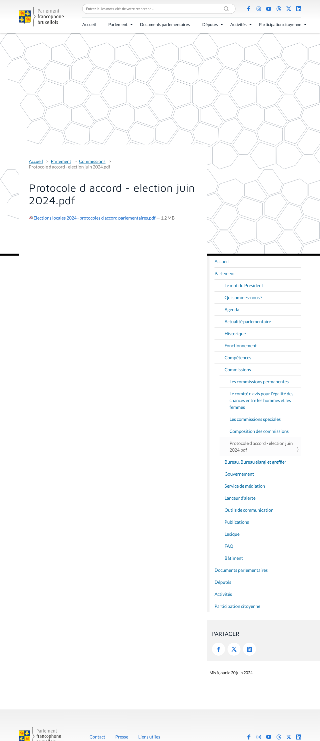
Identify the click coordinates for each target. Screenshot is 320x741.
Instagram (258, 8)
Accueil (89, 24)
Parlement (118, 24)
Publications (236, 522)
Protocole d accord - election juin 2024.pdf (261, 446)
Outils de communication (249, 510)
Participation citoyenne (280, 24)
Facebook (248, 8)
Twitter (234, 649)
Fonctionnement (240, 345)
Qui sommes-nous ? (243, 297)
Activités (238, 24)
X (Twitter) (288, 8)
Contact (97, 736)
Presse (121, 736)
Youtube (268, 8)
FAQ (228, 546)
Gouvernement (239, 474)
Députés (210, 24)
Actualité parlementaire (247, 321)
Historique (235, 333)
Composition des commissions (259, 431)
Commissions (92, 161)
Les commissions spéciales (255, 419)
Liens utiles (149, 736)
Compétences (237, 357)
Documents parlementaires (165, 24)
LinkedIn (298, 8)
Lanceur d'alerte (240, 498)
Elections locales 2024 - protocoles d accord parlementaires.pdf (94, 218)
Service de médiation (244, 486)
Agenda (231, 309)
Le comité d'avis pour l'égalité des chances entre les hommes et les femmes (262, 400)
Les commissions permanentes (259, 381)
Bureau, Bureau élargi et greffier (255, 462)
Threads (278, 8)
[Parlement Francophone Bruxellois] (41, 16)
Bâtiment (233, 558)
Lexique (232, 534)
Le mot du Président (243, 285)
